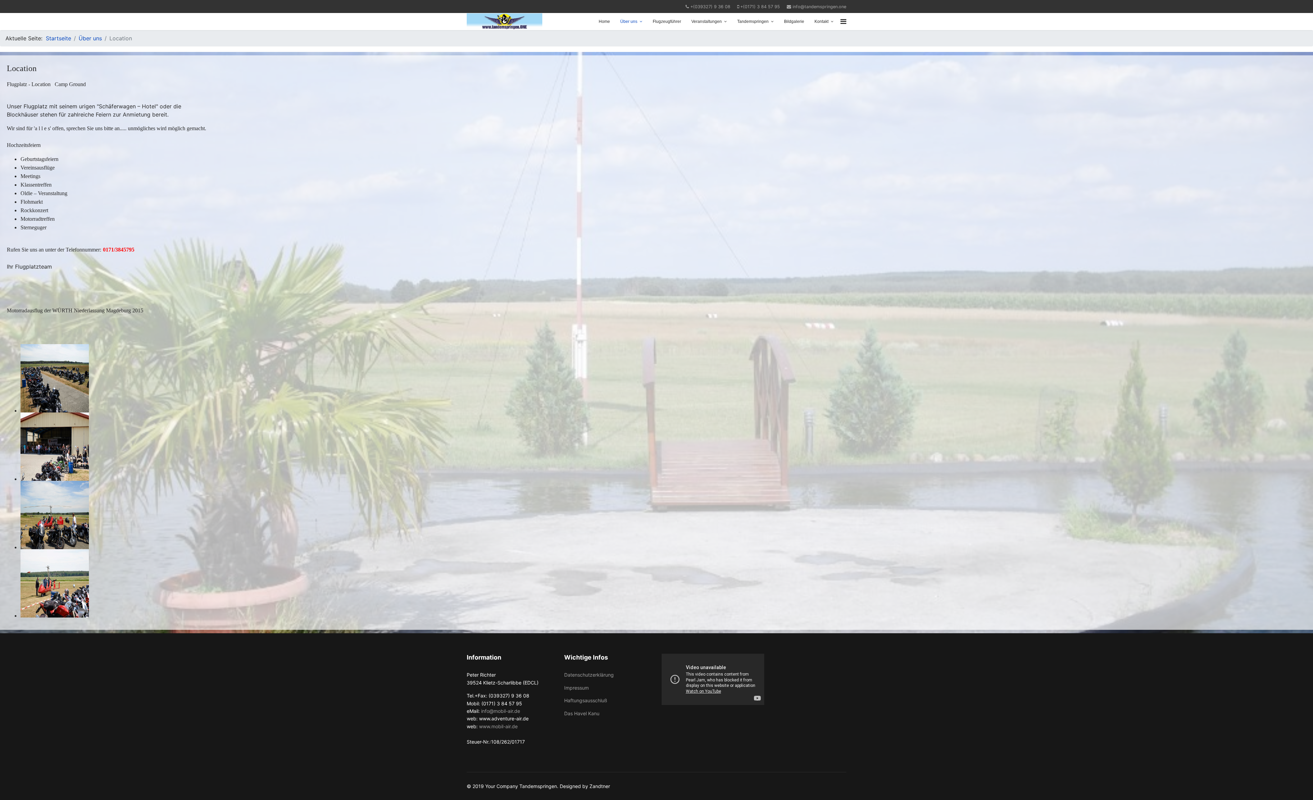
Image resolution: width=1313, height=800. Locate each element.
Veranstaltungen (706, 21)
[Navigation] (843, 21)
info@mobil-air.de (500, 711)
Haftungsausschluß (585, 700)
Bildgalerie (794, 21)
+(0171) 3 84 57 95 (760, 6)
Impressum (576, 688)
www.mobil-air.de (498, 726)
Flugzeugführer (667, 21)
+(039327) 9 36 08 (710, 6)
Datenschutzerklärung (589, 675)
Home (604, 21)
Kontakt (821, 21)
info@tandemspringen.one (819, 6)
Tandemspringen (753, 21)
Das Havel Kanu (581, 713)
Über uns (628, 21)
